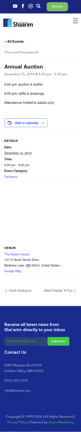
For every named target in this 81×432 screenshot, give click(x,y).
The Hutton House (16, 254)
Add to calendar (26, 123)
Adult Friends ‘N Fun (58, 290)
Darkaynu (10, 176)
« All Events (14, 41)
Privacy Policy (17, 422)
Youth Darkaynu (19, 290)
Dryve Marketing (61, 422)
